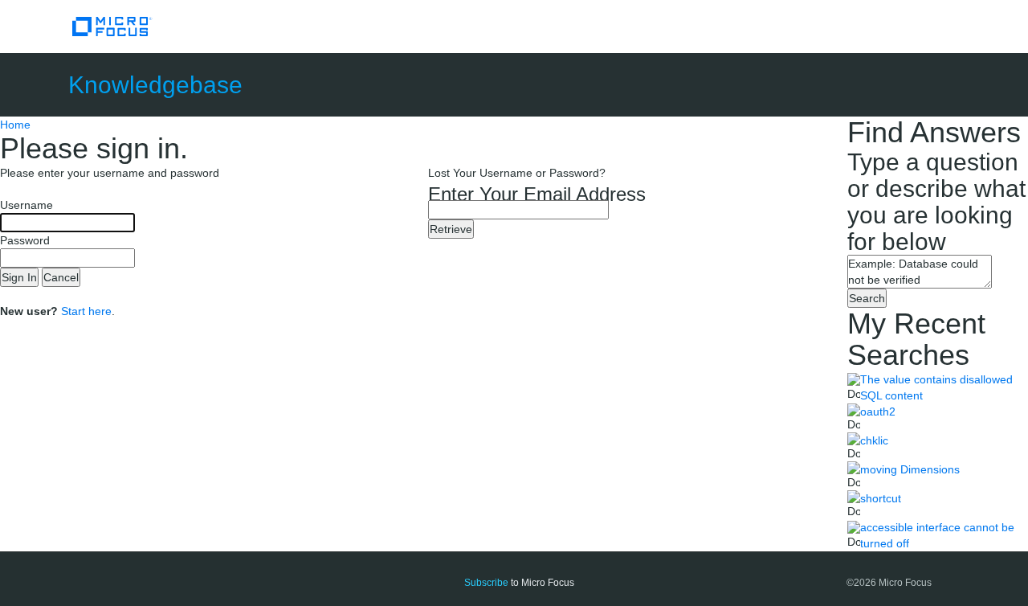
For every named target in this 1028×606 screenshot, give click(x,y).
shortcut (880, 498)
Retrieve (451, 229)
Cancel (61, 277)
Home (15, 124)
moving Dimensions (910, 469)
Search (867, 298)
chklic (874, 440)
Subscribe (486, 582)
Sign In (19, 277)
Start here (86, 311)
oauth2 (877, 411)
